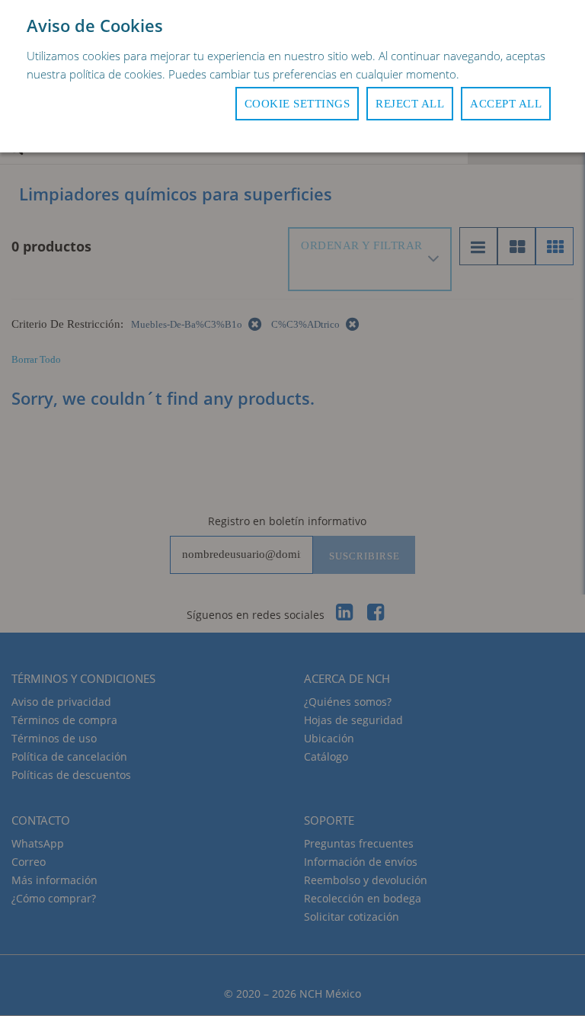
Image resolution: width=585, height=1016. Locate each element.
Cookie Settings (297, 104)
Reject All (410, 104)
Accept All (506, 104)
